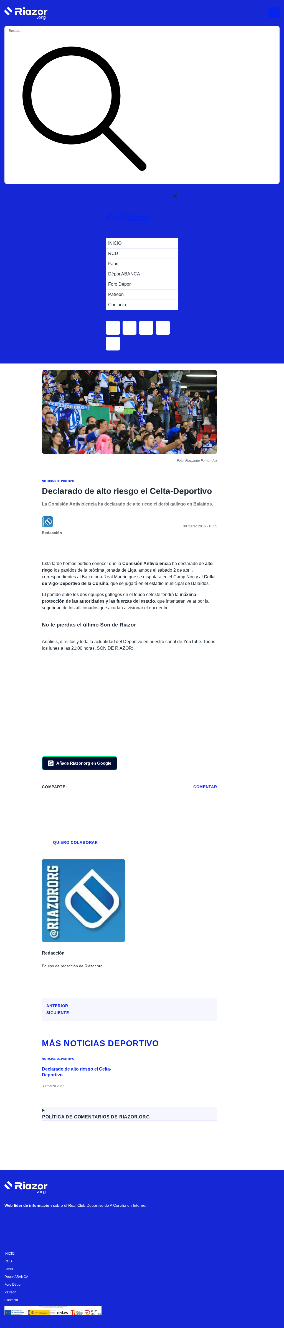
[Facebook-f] (78, 1220)
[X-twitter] (45, 1220)
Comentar (205, 787)
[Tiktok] (61, 1220)
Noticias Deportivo (58, 481)
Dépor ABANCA (16, 1277)
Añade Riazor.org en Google (83, 763)
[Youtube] (11, 1220)
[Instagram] (28, 1220)
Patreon (10, 1292)
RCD (8, 1261)
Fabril (8, 1269)
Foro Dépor (13, 1284)
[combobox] (31, 31)
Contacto (11, 1300)
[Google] (95, 1220)
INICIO (9, 1253)
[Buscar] (84, 110)
